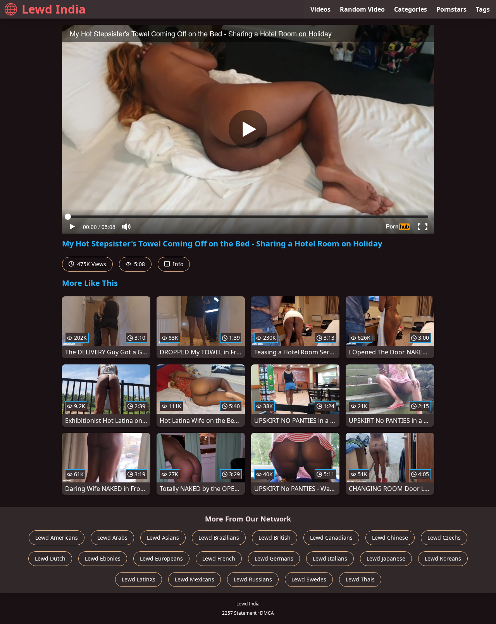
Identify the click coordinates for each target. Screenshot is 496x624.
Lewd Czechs (444, 537)
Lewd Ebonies (103, 558)
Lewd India (54, 9)
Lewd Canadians (331, 537)
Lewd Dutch (50, 558)
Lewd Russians (253, 579)
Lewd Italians (330, 558)
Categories (410, 9)
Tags (483, 9)
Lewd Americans (56, 537)
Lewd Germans (274, 558)
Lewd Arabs (112, 537)
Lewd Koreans (443, 558)
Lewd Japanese (386, 558)
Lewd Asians (163, 537)
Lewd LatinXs (138, 579)
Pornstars (451, 9)
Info (177, 264)
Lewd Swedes (308, 579)
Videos (320, 9)
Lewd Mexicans (194, 579)
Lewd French (218, 558)
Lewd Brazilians (218, 537)
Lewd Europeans (161, 558)
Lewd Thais (360, 579)
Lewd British (274, 537)
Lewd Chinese (390, 537)
